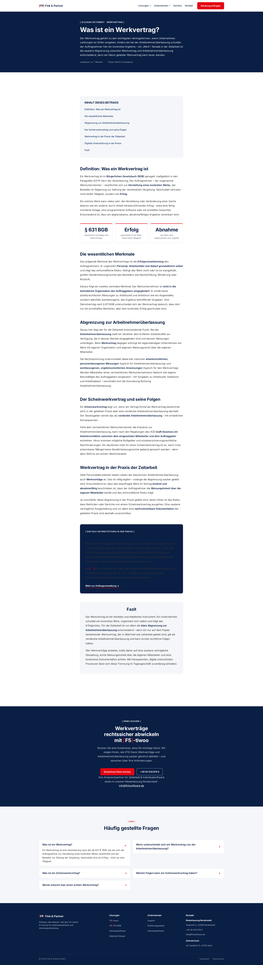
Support (151, 920)
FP (51, 5)
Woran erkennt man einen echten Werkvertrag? (70, 885)
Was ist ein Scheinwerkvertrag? (61, 873)
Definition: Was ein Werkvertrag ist (102, 109)
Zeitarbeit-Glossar (117, 936)
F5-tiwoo (113, 920)
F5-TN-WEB (115, 925)
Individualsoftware (117, 931)
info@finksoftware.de (131, 785)
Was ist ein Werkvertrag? (57, 844)
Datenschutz (218, 959)
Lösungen (143, 5)
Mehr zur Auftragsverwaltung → (102, 585)
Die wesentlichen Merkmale (99, 116)
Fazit (87, 150)
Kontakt (189, 5)
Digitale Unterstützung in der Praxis (103, 143)
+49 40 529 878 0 (149, 771)
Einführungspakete (156, 925)
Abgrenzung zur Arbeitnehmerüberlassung (107, 122)
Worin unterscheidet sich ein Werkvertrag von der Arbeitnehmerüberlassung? (166, 846)
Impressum (204, 959)
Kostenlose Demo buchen (117, 771)
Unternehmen (161, 5)
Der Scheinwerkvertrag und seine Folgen (106, 129)
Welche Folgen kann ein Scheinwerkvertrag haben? (166, 873)
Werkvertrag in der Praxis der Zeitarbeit (105, 136)
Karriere (177, 5)
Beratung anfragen (211, 5)
